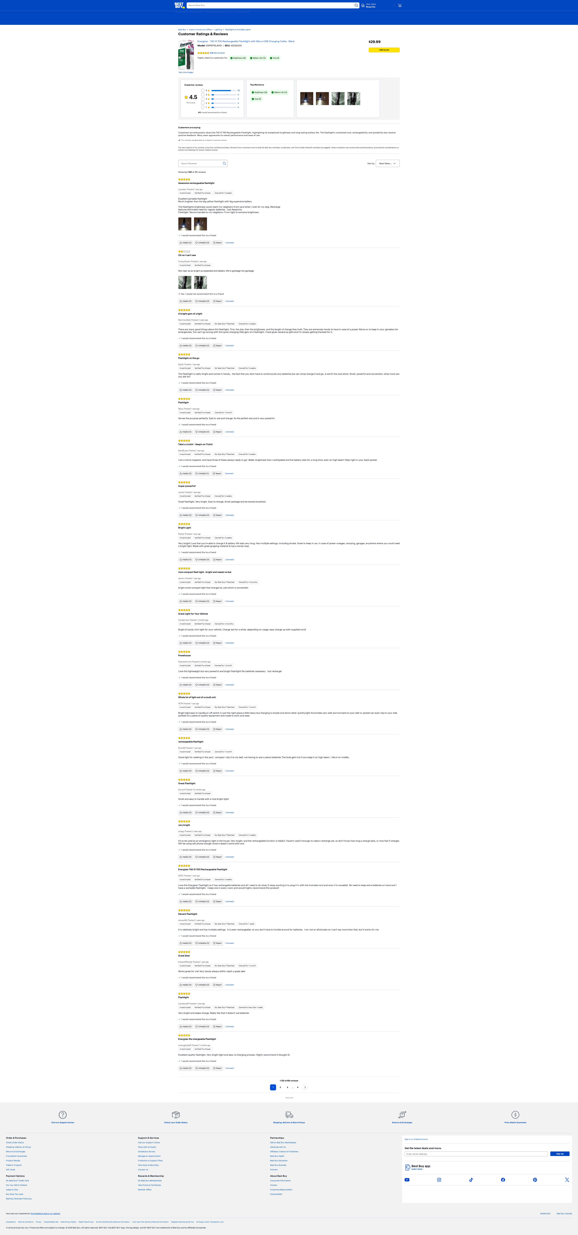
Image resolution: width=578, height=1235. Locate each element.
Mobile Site (545, 1213)
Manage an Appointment (149, 1156)
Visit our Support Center (149, 1142)
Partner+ (274, 1169)
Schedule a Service (146, 1151)
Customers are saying (189, 127)
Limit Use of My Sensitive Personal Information (150, 1222)
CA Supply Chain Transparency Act (210, 1222)
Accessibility (11, 1222)
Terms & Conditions (25, 1222)
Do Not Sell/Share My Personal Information (113, 1222)
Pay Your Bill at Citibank (16, 1185)
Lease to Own (12, 1189)
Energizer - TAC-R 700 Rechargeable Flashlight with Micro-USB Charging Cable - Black (246, 41)
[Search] (224, 163)
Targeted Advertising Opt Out (182, 1222)
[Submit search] (356, 5)
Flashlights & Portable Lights (238, 29)
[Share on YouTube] (407, 1179)
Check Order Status (15, 1142)
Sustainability (276, 1194)
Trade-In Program (14, 1165)
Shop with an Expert (147, 1147)
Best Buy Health (277, 1156)
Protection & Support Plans (150, 1160)
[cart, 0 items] (400, 5)
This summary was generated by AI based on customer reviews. (204, 140)
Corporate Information (280, 1180)
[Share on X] (567, 1179)
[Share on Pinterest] (535, 1179)
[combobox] (388, 163)
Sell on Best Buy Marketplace (283, 1142)
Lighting (218, 29)
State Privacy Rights (68, 1222)
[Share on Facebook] (503, 1179)
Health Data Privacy (86, 1222)
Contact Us (143, 1169)
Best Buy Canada (564, 1213)
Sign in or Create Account (416, 1139)
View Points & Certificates (149, 1185)
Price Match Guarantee (16, 1156)
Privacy (38, 1222)
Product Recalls (13, 1160)
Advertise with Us (278, 1147)
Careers (273, 1185)
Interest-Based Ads (51, 1222)
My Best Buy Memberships (150, 1180)
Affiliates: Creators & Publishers (284, 1151)
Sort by (370, 163)
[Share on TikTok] (471, 1179)
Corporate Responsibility (281, 1189)
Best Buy (182, 29)
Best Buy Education (279, 1160)
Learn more (417, 1169)
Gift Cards (10, 1169)
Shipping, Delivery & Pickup (18, 1147)
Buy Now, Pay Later (14, 1194)
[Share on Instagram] (439, 1179)
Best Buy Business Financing (18, 1198)
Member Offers (144, 1189)
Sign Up (560, 1154)
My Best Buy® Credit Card (17, 1180)
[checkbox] (238, 58)
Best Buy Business (278, 1165)
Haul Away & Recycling (148, 1165)
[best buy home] (180, 5)
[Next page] (305, 1087)
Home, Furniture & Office (200, 29)
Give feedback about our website (45, 1213)
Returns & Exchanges (15, 1151)
